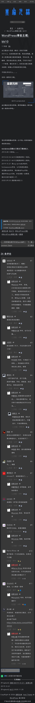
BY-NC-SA (17, 221)
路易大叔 (10, 316)
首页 (11, 28)
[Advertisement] (17, 125)
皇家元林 (17, 12)
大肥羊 (9, 342)
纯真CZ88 (20, 701)
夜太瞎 (15, 637)
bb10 (12, 231)
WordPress (14, 698)
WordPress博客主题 (10, 234)
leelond (9, 260)
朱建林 (9, 461)
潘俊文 (9, 375)
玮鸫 (8, 432)
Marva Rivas (17, 568)
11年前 (9, 277)
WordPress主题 (22, 231)
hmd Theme (27, 694)
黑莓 (21, 234)
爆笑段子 (10, 473)
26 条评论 (6, 253)
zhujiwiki (10, 583)
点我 (23, 22)
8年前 (9, 561)
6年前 (9, 629)
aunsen (9, 499)
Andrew (10, 525)
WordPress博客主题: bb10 (16, 227)
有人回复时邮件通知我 (14, 676)
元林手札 (20, 28)
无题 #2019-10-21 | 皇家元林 (21, 683)
